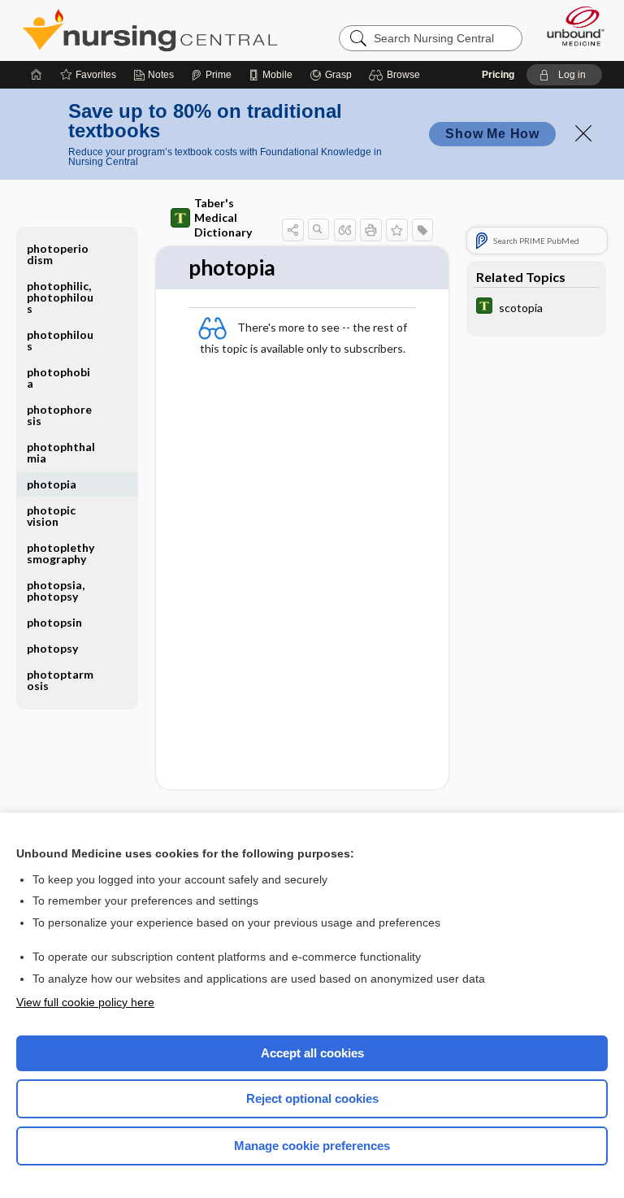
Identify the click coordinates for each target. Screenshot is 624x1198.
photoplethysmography (60, 553)
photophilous (60, 340)
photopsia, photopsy (55, 590)
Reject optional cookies (312, 1098)
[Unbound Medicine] (570, 26)
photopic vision (51, 515)
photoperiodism (58, 254)
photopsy (52, 648)
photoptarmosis (60, 679)
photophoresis (59, 415)
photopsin (54, 622)
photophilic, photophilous (60, 297)
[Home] (36, 75)
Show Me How (492, 134)
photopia (51, 484)
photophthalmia (61, 452)
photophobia (58, 377)
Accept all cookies (312, 1053)
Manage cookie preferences (312, 1145)
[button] (397, 75)
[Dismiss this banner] (583, 133)
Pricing (498, 74)
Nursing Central (150, 30)
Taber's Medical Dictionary (223, 217)
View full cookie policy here (85, 1002)
